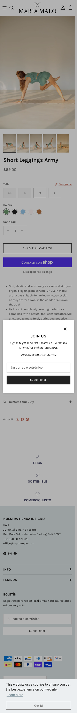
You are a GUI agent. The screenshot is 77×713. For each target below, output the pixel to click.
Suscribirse (38, 379)
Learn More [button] (15, 695)
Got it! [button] (38, 705)
